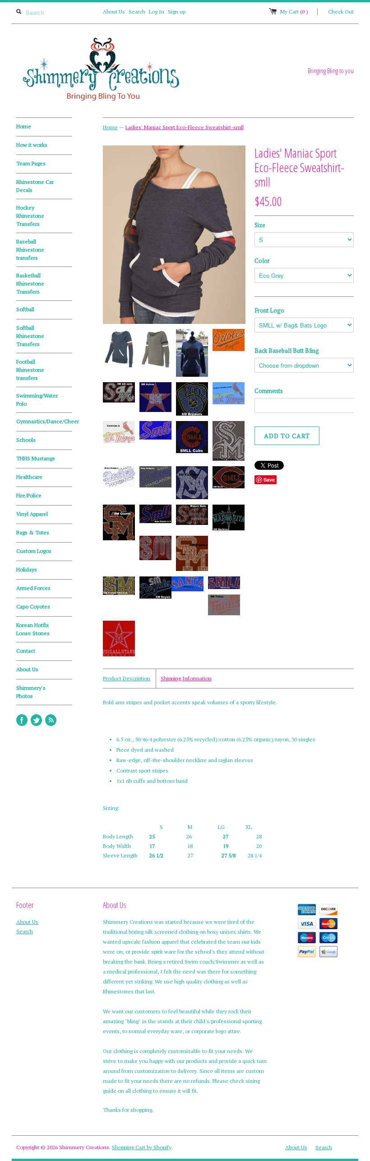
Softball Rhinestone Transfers (30, 335)
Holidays (26, 569)
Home (23, 126)
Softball (25, 309)
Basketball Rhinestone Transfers (30, 283)
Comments (268, 391)
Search (137, 11)
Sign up (176, 11)
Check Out (341, 11)
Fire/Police (29, 495)
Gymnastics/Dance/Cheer (44, 421)
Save (269, 479)
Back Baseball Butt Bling (286, 350)
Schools (26, 439)
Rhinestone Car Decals (35, 185)
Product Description (126, 678)
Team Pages (31, 163)
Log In (156, 11)
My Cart (294, 11)
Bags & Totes (32, 532)
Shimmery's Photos (31, 691)
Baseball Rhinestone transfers (30, 249)
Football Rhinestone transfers (30, 369)
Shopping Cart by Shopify (141, 1147)
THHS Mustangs (35, 458)
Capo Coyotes (33, 606)
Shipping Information (186, 678)
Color (262, 261)
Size (259, 225)
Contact (25, 650)
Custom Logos (33, 551)
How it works (31, 144)
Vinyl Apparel (32, 513)
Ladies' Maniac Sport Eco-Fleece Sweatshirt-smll (184, 127)
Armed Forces (33, 588)
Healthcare (29, 476)
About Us (114, 11)
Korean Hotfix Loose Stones (33, 629)
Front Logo (269, 310)
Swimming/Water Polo (37, 399)
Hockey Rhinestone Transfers (30, 215)
